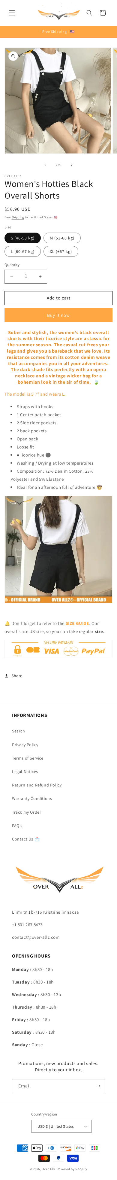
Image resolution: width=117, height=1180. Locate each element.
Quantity (12, 264)
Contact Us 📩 (26, 839)
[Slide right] (71, 164)
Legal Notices (25, 771)
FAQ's (17, 825)
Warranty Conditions (32, 798)
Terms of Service (28, 758)
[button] (12, 12)
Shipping (18, 217)
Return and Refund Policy (37, 785)
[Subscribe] (98, 1086)
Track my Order (26, 812)
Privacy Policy (25, 744)
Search (18, 731)
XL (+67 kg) (61, 251)
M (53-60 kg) (62, 238)
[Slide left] (45, 164)
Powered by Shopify (72, 1169)
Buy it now (58, 315)
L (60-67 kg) (22, 251)
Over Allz (49, 1169)
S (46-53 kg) (22, 238)
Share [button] (16, 675)
